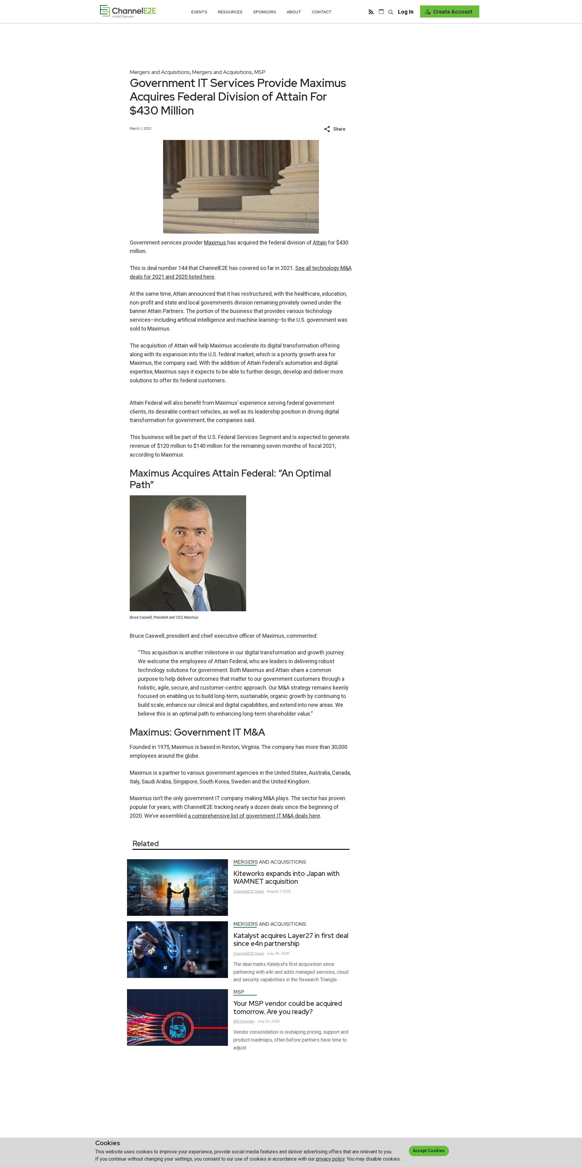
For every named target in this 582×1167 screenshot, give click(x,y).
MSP (260, 71)
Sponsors (264, 12)
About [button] (294, 12)
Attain (320, 242)
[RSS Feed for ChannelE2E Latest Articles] (371, 11)
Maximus (215, 242)
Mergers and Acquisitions (160, 71)
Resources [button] (230, 12)
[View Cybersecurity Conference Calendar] (381, 11)
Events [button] (199, 12)
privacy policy (330, 1159)
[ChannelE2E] (128, 11)
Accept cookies (429, 1150)
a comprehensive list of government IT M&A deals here (254, 816)
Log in (405, 11)
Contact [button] (322, 12)
